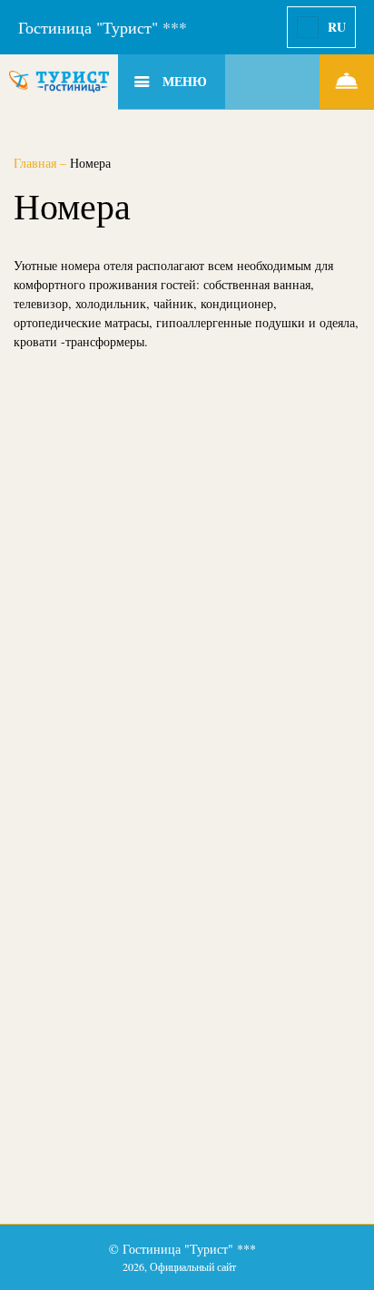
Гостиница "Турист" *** (102, 27)
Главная (37, 162)
